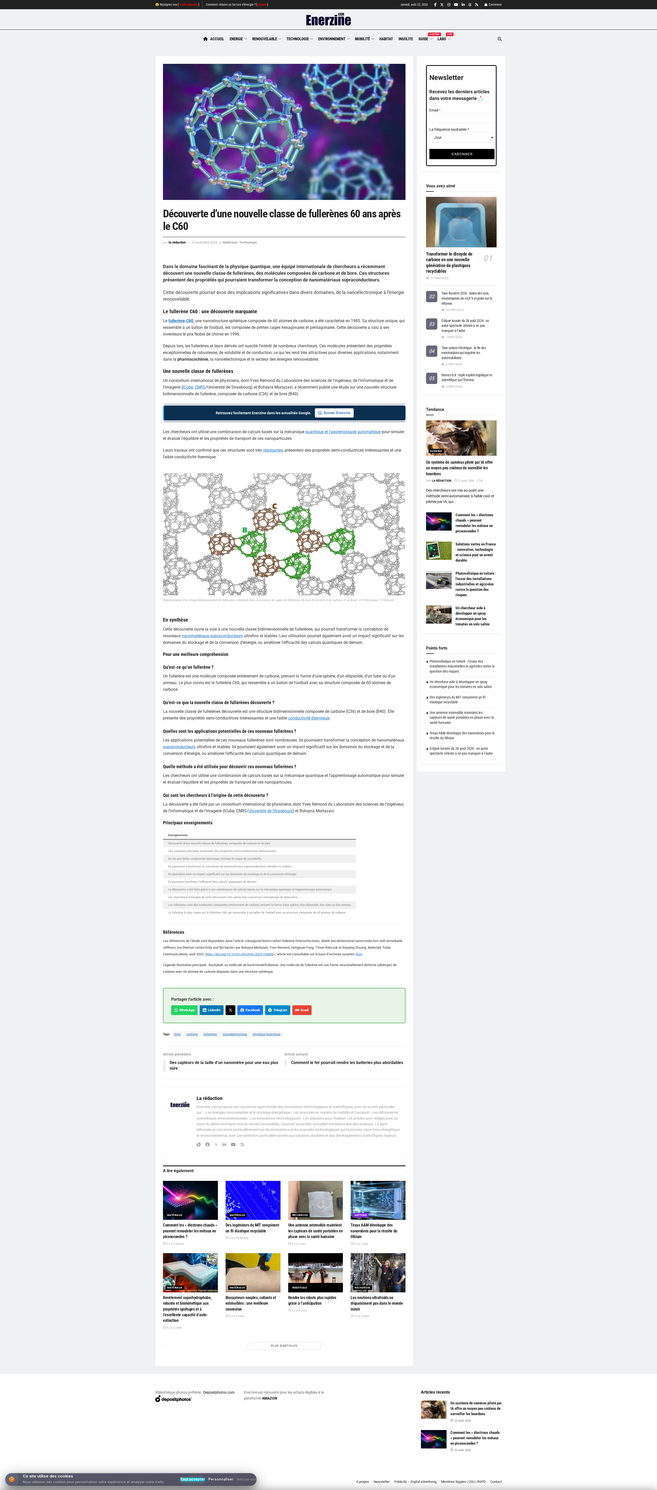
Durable (436, 451)
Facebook (252, 1010)
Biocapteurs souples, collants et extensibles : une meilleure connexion (251, 1303)
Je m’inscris (475, 1475)
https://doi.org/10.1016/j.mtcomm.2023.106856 (239, 954)
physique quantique (266, 1034)
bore (177, 1034)
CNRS (200, 387)
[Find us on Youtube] (456, 4)
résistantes (273, 450)
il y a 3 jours (361, 1316)
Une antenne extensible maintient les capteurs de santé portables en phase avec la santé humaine (315, 1231)
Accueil (217, 39)
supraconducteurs (179, 746)
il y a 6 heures (175, 1243)
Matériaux (230, 242)
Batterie (361, 1215)
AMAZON (269, 1398)
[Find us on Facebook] (435, 4)
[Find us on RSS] (476, 4)
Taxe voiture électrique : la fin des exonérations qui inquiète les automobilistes (463, 353)
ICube (188, 387)
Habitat (386, 39)
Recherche (300, 1215)
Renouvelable (264, 39)
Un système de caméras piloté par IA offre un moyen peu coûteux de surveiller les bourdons (459, 468)
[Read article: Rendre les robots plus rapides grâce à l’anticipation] (315, 1272)
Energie (236, 39)
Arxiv (358, 954)
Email (303, 1010)
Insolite (406, 39)
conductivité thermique (309, 718)
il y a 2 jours (174, 1327)
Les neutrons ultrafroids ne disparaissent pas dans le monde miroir (377, 1303)
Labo (444, 38)
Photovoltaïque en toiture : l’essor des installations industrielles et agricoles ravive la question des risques (476, 584)
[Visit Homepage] (328, 19)
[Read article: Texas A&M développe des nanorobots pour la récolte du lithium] (378, 1200)
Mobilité (362, 39)
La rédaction (177, 242)
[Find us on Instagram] (448, 4)
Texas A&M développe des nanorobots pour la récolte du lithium (374, 1231)
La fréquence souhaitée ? (449, 129)
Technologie (297, 39)
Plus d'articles (284, 1345)
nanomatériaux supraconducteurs (212, 635)
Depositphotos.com (219, 1392)
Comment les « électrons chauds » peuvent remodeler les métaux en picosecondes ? (190, 1231)
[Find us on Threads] (469, 4)
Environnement (331, 39)
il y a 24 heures (238, 1238)
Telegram (279, 1010)
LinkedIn (213, 1010)
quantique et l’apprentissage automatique (343, 431)
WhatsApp (186, 1010)
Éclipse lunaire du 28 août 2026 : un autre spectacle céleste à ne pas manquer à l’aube (465, 326)
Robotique (299, 1287)
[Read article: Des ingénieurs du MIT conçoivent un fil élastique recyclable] (253, 1200)
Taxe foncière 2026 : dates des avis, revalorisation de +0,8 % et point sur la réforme (466, 298)
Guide (425, 38)
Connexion (495, 4)
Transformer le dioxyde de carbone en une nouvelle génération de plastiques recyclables (449, 262)
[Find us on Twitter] (442, 4)
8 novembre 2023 (204, 242)
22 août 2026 (465, 480)
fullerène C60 (180, 320)
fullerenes (210, 1034)
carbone (192, 1034)
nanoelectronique (235, 1034)
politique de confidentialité (323, 1484)
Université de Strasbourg (270, 810)
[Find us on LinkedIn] (463, 4)
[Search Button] (500, 39)
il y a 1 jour (298, 1243)
